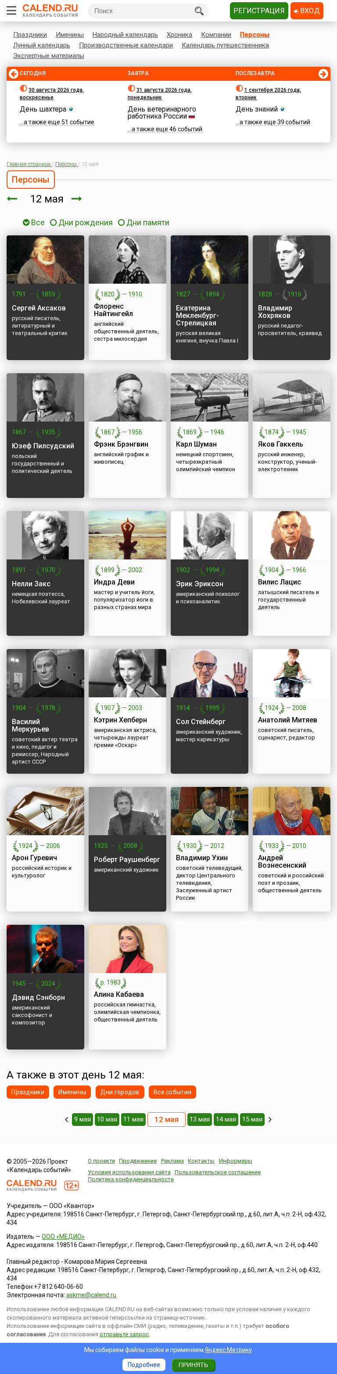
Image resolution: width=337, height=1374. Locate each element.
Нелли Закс (31, 584)
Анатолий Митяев (287, 720)
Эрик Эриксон (199, 584)
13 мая (200, 1119)
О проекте (101, 1161)
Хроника (179, 35)
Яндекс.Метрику (228, 1349)
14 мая (226, 1119)
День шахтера (43, 109)
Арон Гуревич (34, 858)
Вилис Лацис (279, 582)
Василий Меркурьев (30, 725)
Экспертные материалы (48, 56)
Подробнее (144, 1364)
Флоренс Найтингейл (113, 310)
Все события (172, 1092)
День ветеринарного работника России (162, 112)
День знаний (257, 109)
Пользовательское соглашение (218, 1172)
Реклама (172, 1161)
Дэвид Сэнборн (38, 997)
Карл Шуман (196, 444)
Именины (70, 35)
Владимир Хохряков (275, 312)
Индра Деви (114, 582)
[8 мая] (66, 1119)
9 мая (82, 1119)
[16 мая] (270, 1119)
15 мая (252, 1119)
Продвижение (138, 1161)
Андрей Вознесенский (282, 861)
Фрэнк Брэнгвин (121, 444)
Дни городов (120, 1092)
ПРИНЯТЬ (193, 1364)
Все (37, 222)
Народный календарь (125, 35)
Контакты (201, 1161)
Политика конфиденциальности (131, 1179)
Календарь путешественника (225, 45)
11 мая (133, 1119)
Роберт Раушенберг (127, 859)
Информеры (235, 1161)
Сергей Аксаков (39, 308)
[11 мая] (12, 199)
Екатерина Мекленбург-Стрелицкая (197, 315)
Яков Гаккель (280, 444)
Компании (216, 35)
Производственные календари (126, 45)
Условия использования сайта (129, 1172)
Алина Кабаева (119, 994)
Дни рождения (85, 222)
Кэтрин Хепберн (120, 720)
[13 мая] (77, 199)
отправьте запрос (124, 1334)
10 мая (107, 1119)
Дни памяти (147, 222)
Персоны (254, 35)
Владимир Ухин (202, 858)
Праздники (30, 35)
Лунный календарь (41, 45)
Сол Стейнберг (201, 722)
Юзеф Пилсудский (43, 446)
